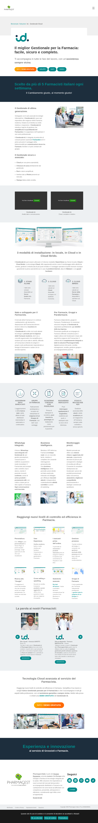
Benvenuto (14, 24)
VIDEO (61, 69)
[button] (18, 637)
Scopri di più (37, 798)
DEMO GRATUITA (46, 696)
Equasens (41, 807)
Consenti (36, 200)
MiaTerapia (10, 807)
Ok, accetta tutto (36, 818)
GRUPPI (43, 69)
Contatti (72, 789)
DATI (52, 69)
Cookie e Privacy (19, 807)
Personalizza (63, 818)
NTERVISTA (25, 662)
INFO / (25, 69)
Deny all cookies (50, 818)
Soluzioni (22, 24)
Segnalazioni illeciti (31, 807)
